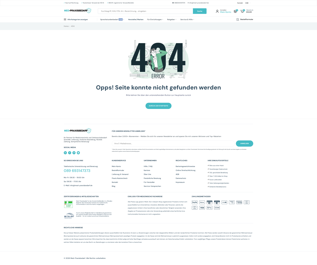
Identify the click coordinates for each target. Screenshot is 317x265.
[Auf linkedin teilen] (65, 152)
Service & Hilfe (186, 19)
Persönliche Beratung (152, 178)
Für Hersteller (149, 182)
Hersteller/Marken (135, 19)
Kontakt (240, 3)
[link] (310, 247)
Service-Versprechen (152, 186)
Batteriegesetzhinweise (185, 166)
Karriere (147, 170)
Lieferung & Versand (120, 174)
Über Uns (147, 174)
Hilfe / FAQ (148, 166)
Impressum (180, 182)
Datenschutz (181, 178)
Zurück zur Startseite (158, 106)
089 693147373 (77, 170)
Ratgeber (171, 19)
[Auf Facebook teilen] (69, 152)
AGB (246, 3)
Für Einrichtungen (154, 19)
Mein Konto (116, 166)
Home (66, 26)
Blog (113, 186)
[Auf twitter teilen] (74, 152)
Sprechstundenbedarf (111, 19)
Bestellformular (246, 19)
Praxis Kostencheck (119, 178)
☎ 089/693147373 (178, 3)
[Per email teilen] (78, 152)
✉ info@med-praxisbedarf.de (198, 3)
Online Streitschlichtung (185, 170)
